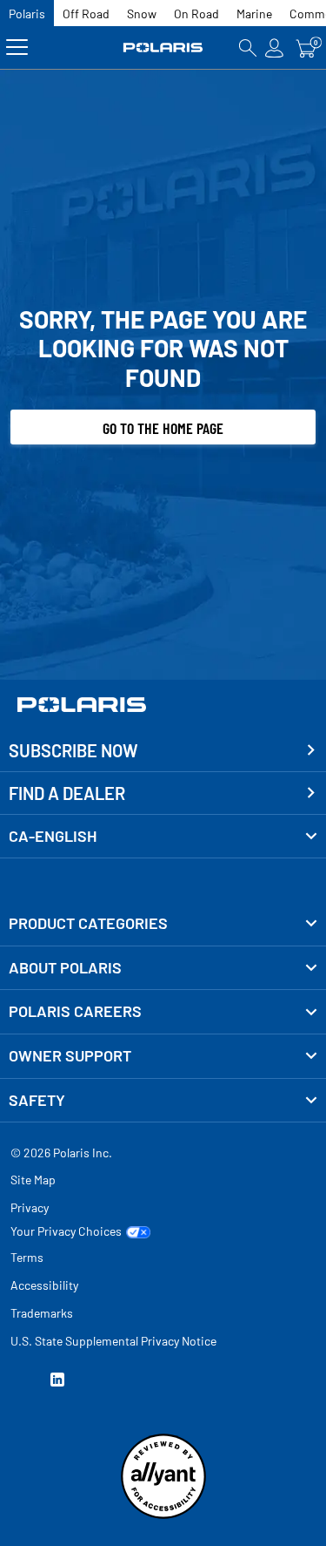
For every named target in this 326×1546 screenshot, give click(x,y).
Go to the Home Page (163, 427)
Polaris (27, 13)
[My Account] (274, 47)
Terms (26, 1257)
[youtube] (17, 1381)
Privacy (29, 1207)
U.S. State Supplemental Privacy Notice (113, 1340)
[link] (163, 924)
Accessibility (44, 1285)
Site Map (33, 1179)
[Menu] (17, 47)
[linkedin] (57, 1381)
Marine (254, 13)
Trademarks (41, 1312)
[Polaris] (163, 47)
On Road (196, 13)
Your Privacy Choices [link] (66, 1231)
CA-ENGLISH (52, 835)
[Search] (247, 47)
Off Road (86, 13)
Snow (141, 13)
